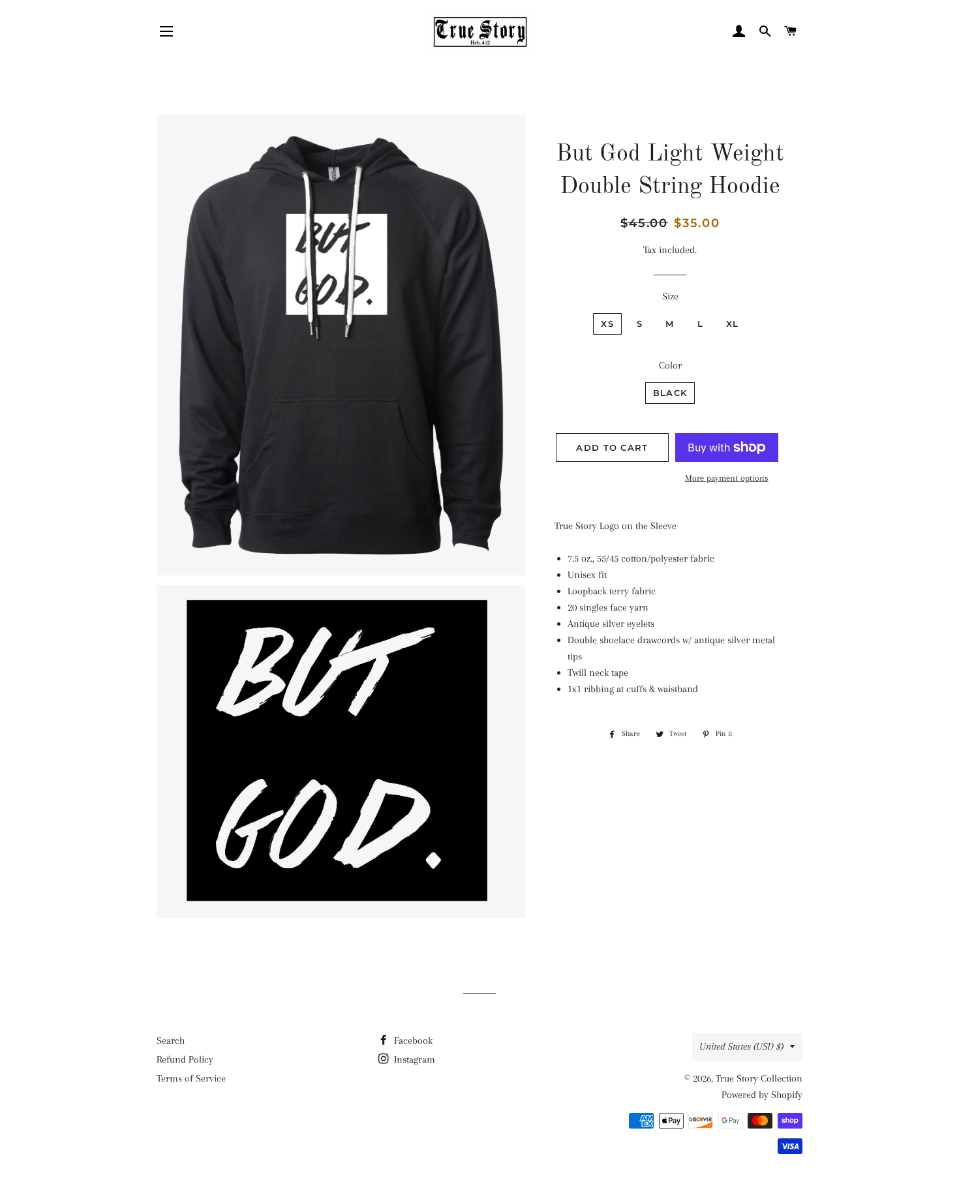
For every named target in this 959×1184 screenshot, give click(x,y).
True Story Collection (759, 1078)
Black (670, 392)
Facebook (412, 1040)
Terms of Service (191, 1078)
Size (670, 296)
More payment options (727, 478)
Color (670, 365)
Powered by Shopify (762, 1095)
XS (607, 323)
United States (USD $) (741, 1046)
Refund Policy (185, 1059)
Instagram (413, 1059)
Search (171, 1040)
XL (732, 323)
